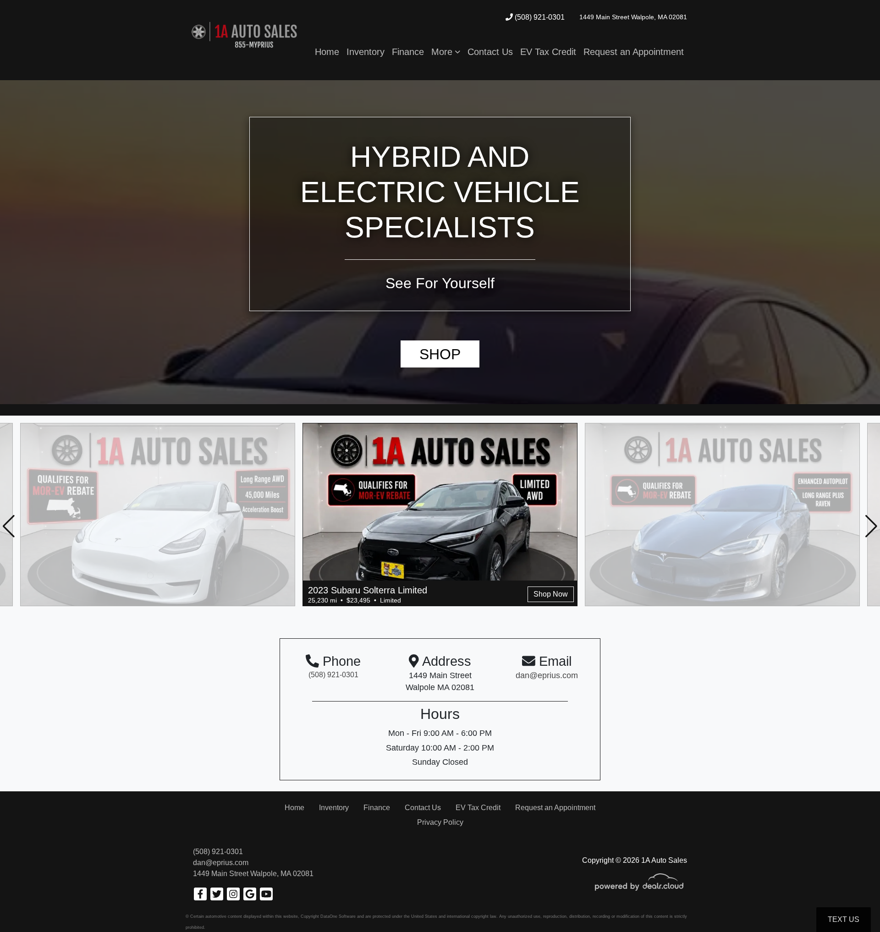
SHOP (440, 354)
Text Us (843, 919)
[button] (446, 52)
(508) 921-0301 (539, 17)
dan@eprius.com (220, 862)
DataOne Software (338, 916)
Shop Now (551, 594)
